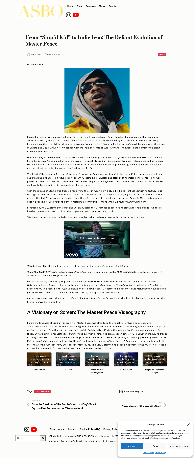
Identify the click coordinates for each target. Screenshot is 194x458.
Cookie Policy (148, 453)
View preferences (179, 446)
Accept (131, 446)
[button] (188, 424)
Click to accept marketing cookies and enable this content (97, 239)
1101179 (115, 436)
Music (162, 54)
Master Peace (42, 391)
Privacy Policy (160, 453)
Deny (155, 446)
